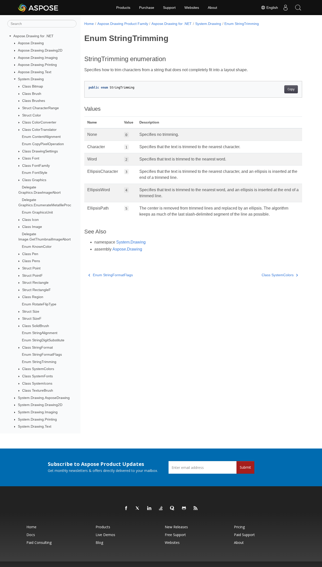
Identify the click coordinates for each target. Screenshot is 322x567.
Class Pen (30, 254)
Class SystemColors (38, 369)
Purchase (146, 8)
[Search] (298, 7)
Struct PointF (32, 275)
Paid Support (244, 534)
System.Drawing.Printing (37, 419)
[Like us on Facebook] (126, 508)
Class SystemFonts (37, 376)
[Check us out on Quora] (172, 508)
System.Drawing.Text (34, 427)
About (212, 8)
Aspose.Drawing (31, 43)
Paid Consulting (39, 542)
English (271, 8)
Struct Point (31, 268)
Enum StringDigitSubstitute (43, 340)
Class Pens (31, 261)
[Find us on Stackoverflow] (161, 508)
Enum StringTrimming (39, 362)
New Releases (176, 526)
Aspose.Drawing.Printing (37, 65)
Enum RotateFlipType (39, 304)
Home (89, 24)
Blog (99, 542)
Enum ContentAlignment (41, 137)
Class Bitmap (32, 86)
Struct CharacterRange (40, 108)
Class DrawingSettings (40, 151)
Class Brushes (33, 101)
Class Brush (31, 94)
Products (123, 8)
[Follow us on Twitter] (138, 508)
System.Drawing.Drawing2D (40, 405)
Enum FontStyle (34, 173)
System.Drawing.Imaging (38, 412)
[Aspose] (38, 7)
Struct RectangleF (36, 290)
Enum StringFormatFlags (42, 354)
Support (169, 8)
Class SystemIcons (37, 383)
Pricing (239, 526)
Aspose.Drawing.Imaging (38, 58)
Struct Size (30, 311)
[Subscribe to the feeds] (195, 508)
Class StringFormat (37, 347)
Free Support (175, 534)
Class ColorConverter (39, 122)
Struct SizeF (32, 318)
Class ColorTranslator (39, 130)
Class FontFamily (36, 166)
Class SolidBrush (35, 326)
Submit (245, 467)
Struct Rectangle (35, 282)
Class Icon (30, 220)
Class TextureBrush (37, 390)
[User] (285, 7)
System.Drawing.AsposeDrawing (44, 398)
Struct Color (31, 115)
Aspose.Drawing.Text (34, 72)
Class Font (30, 158)
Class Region (32, 297)
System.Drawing (31, 79)
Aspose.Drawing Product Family (122, 24)
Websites (191, 8)
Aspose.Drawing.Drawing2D (40, 50)
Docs (30, 534)
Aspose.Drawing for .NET (33, 36)
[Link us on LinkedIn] (149, 508)
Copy (291, 89)
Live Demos (105, 534)
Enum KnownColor (37, 247)
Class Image (32, 227)
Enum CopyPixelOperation (43, 144)
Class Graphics (34, 180)
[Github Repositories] (184, 508)
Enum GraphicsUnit (37, 212)
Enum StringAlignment (39, 333)
